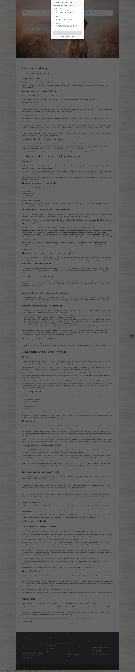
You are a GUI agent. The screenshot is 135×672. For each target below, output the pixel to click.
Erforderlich (59, 9)
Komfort (58, 16)
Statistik (58, 23)
